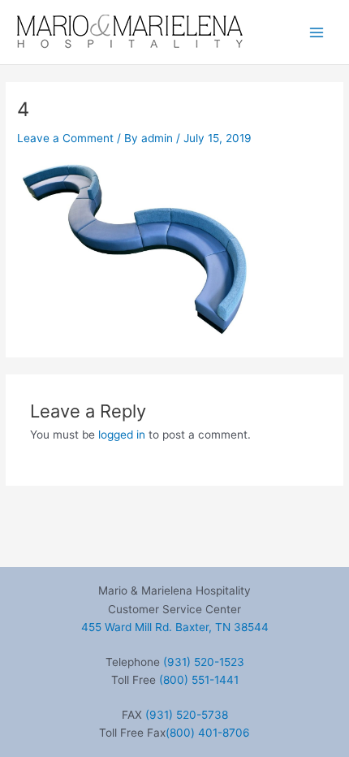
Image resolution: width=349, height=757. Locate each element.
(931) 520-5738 (186, 714)
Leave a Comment (65, 138)
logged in (121, 434)
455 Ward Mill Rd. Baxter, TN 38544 (175, 627)
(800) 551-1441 (199, 679)
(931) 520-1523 (203, 661)
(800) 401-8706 (208, 732)
